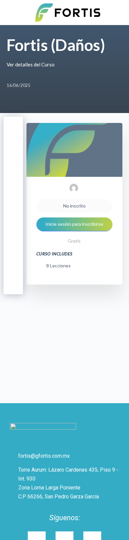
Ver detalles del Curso (31, 64)
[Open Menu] (11, 12)
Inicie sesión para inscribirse (74, 224)
